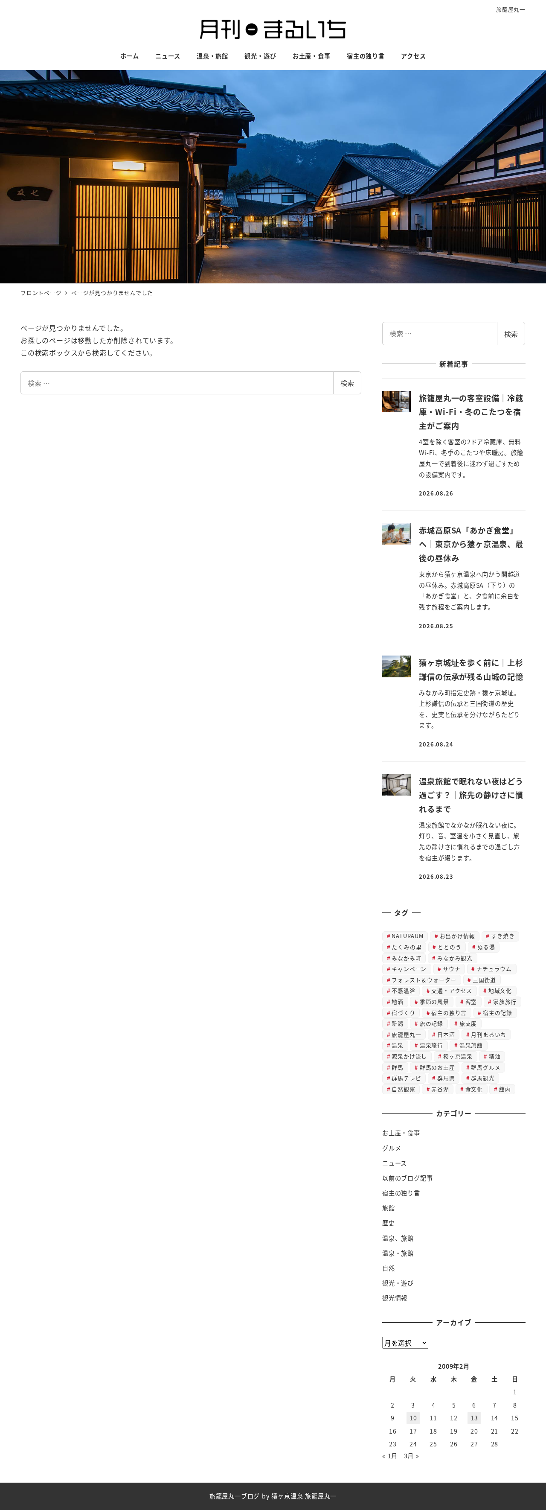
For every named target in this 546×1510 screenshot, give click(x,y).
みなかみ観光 (455, 958)
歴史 (388, 1222)
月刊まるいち (488, 1034)
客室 (471, 1001)
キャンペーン (409, 969)
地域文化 (500, 990)
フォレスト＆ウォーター (424, 980)
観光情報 (394, 1298)
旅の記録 (431, 1023)
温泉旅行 (431, 1045)
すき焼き (502, 936)
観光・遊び (398, 1283)
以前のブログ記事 (407, 1178)
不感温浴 (403, 990)
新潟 (398, 1023)
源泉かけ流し (409, 1056)
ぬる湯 (486, 947)
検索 (347, 383)
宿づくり (403, 1013)
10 (413, 1418)
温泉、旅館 (398, 1238)
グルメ (391, 1148)
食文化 (474, 1089)
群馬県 (446, 1078)
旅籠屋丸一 (511, 9)
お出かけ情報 (457, 936)
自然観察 (403, 1089)
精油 (495, 1056)
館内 (505, 1089)
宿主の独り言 (449, 1013)
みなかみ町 (406, 958)
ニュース (394, 1163)
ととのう (449, 947)
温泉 (398, 1045)
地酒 (398, 1001)
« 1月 (390, 1456)
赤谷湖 (440, 1089)
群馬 (398, 1067)
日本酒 (446, 1034)
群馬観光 (482, 1078)
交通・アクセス (451, 990)
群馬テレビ (406, 1078)
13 (474, 1418)
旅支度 (468, 1023)
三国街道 (484, 980)
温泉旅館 (471, 1045)
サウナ (451, 969)
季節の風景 (434, 1001)
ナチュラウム (494, 969)
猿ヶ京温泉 (458, 1056)
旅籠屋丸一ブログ (234, 1496)
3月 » (411, 1456)
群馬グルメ (485, 1067)
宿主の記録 (497, 1013)
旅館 (388, 1208)
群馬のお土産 (437, 1067)
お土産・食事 (401, 1132)
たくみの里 (406, 947)
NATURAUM (407, 936)
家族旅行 (505, 1001)
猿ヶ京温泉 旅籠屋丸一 (304, 1496)
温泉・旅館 (398, 1253)
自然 (388, 1268)
